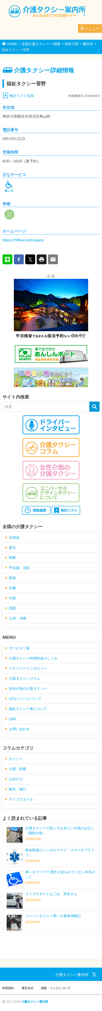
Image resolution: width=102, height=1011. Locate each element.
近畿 (12, 588)
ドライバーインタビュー (28, 668)
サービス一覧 (19, 648)
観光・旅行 (17, 789)
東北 (12, 548)
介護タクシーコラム (24, 678)
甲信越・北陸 (19, 568)
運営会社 (27, 988)
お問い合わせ (19, 729)
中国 (12, 598)
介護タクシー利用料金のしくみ (33, 658)
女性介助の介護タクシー (28, 689)
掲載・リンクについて (56, 988)
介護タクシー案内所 (35, 1001)
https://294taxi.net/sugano (23, 240)
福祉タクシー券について (28, 709)
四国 (12, 608)
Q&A (12, 719)
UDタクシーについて (25, 699)
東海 (12, 578)
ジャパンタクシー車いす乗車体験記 (53, 916)
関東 (12, 558)
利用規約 (8, 988)
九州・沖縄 (17, 618)
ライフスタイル (21, 799)
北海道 (14, 537)
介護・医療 (17, 769)
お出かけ (16, 779)
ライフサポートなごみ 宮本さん (51, 894)
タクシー (16, 759)
